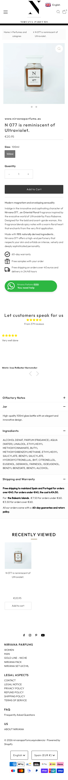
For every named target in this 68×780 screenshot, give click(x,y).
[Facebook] (24, 635)
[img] (34, 320)
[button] (31, 373)
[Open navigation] (5, 11)
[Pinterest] (36, 635)
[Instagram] (30, 635)
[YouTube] (43, 635)
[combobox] (58, 11)
